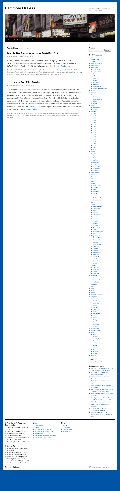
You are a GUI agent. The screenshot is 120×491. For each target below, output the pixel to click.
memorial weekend (13, 74)
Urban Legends (95, 330)
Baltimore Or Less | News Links (44, 431)
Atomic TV (17, 113)
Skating (95, 320)
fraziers (54, 115)
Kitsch (93, 202)
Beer (22, 113)
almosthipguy (29, 56)
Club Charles (96, 278)
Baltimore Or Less (20, 7)
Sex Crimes (96, 103)
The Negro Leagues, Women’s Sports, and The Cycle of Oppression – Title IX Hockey (101, 400)
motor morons (24, 74)
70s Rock (21, 70)
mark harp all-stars (76, 72)
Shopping (94, 297)
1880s (94, 122)
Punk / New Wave (18, 115)
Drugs (94, 347)
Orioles (95, 315)
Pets (92, 286)
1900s (94, 126)
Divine (95, 164)
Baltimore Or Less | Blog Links (43, 429)
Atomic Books (95, 59)
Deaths (93, 105)
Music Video (96, 227)
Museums (94, 217)
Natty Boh (63, 113)
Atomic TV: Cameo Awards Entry (16, 454)
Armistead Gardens (98, 238)
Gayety (95, 271)
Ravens (95, 318)
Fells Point (96, 246)
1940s (94, 135)
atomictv (93, 377)
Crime (93, 95)
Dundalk (95, 242)
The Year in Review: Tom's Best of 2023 (18, 438)
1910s (94, 128)
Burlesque (96, 269)
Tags (21, 40)
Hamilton (95, 248)
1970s (94, 141)
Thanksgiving (97, 200)
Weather (93, 355)
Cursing (95, 345)
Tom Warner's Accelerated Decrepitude (45, 435)
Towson (95, 263)
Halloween (96, 191)
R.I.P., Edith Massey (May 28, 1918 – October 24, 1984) (101, 414)
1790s (94, 114)
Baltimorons (35, 70)
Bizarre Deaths (97, 107)
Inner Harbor (96, 257)
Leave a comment (56, 74)
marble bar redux (63, 72)
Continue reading (68, 66)
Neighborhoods (70, 70)
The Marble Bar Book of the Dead (16, 431)
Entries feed (66, 427)
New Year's (96, 196)
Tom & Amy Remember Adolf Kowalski (18, 442)
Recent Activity (39, 433)
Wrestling (95, 326)
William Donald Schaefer (100, 88)
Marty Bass (96, 78)
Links (27, 40)
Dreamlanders (95, 162)
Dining (93, 151)
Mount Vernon (97, 259)
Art (92, 57)
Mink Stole (96, 170)
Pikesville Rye (99, 343)
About (16, 40)
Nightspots (94, 276)
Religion (93, 292)
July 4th (95, 194)
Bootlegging (96, 97)
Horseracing (96, 313)
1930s (94, 133)
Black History (97, 185)
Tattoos (95, 353)
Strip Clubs (96, 273)
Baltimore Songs (97, 225)
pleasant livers (34, 74)
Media (53, 113)
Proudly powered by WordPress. (101, 467)
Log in (65, 425)
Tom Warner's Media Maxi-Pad (43, 438)
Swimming (96, 324)
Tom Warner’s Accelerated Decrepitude (16, 424)
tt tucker (77, 115)
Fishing (95, 311)
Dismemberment (97, 99)
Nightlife (10, 115)
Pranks (93, 290)
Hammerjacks (97, 280)
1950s (94, 137)
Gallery (93, 181)
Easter (94, 189)
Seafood (95, 160)
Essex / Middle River (99, 244)
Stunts (94, 322)
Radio (94, 210)
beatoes (48, 115)
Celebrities (94, 93)
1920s (94, 130)
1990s (94, 145)
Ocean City (96, 261)
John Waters (96, 168)
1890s (94, 124)
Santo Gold (96, 84)
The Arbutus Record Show (14, 435)
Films (42, 113)
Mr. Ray (95, 80)
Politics (93, 288)
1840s (94, 116)
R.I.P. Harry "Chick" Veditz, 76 (15, 433)
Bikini (93, 90)
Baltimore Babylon (96, 63)
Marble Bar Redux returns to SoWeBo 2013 (32, 53)
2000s (94, 147)
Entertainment (44, 70)
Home (9, 40)
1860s (94, 120)
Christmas (96, 187)
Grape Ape (96, 74)
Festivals (57, 70)
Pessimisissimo (95, 385)
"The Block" (96, 267)
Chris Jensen (96, 69)
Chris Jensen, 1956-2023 (14, 440)
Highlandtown (97, 252)
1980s (94, 143)
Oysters (95, 158)
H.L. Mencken (97, 76)
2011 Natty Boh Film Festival (24, 82)
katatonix (47, 72)
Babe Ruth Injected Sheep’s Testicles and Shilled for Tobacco (100, 404)
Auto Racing (96, 301)
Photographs (96, 208)
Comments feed (67, 429)
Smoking (95, 351)
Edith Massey (97, 166)
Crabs (94, 154)
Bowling (95, 307)
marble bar (54, 72)
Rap (94, 233)
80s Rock (28, 70)
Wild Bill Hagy (97, 86)
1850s (94, 118)
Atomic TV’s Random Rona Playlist (17, 452)
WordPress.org (67, 431)
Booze (94, 341)
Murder (95, 101)
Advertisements (97, 206)
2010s (16, 70)
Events (52, 70)
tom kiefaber (71, 115)
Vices (38, 115)
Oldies (95, 229)
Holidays (93, 183)
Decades (93, 111)
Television (96, 212)
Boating (95, 305)
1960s (94, 139)
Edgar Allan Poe (97, 72)
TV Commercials (30, 115)
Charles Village (97, 240)
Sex (94, 349)
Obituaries (94, 284)
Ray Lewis (96, 82)
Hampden (47, 113)
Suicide (95, 109)
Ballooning (96, 303)
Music (63, 70)
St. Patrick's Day (97, 198)
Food (94, 156)
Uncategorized (33, 72)
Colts (94, 309)
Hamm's (97, 336)
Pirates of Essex (37, 40)
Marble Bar (96, 282)
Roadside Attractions (21, 72)
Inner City (96, 254)
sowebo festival (44, 74)
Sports (93, 299)
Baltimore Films (95, 65)
